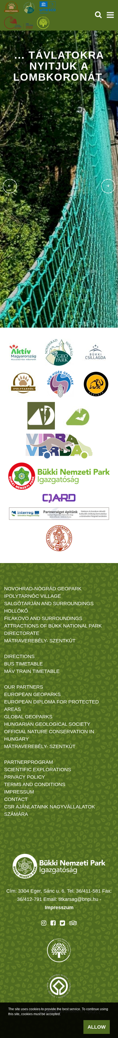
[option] (59, 179)
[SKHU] (59, 514)
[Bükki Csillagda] (95, 352)
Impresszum (59, 907)
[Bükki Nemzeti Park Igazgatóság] (59, 476)
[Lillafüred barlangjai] (77, 416)
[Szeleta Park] (96, 384)
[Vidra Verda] (59, 446)
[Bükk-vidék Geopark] (60, 384)
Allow (97, 1027)
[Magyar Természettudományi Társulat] (59, 538)
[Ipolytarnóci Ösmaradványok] (23, 384)
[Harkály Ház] (41, 416)
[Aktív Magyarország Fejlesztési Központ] (22, 352)
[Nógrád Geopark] (59, 352)
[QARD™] (59, 498)
